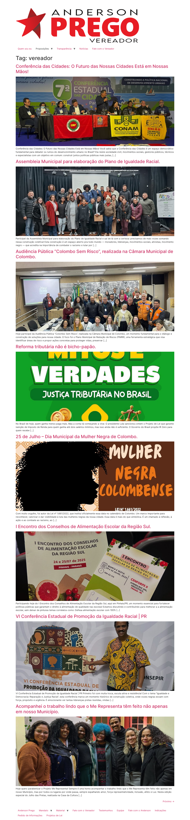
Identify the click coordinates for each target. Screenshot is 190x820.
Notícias (83, 48)
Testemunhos (106, 810)
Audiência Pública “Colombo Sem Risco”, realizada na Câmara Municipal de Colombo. (94, 254)
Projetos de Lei (54, 815)
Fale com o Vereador (103, 48)
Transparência (64, 48)
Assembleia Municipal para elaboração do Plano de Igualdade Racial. (88, 161)
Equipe (120, 810)
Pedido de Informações (30, 815)
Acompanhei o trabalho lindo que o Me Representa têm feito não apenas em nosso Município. (92, 709)
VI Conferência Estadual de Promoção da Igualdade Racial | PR (81, 616)
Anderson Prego (26, 810)
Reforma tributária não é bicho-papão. (56, 346)
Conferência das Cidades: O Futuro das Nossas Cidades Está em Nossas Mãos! (92, 69)
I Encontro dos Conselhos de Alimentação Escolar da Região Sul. (83, 526)
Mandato (43, 810)
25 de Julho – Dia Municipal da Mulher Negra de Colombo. (77, 436)
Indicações (160, 810)
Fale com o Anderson (139, 810)
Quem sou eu (25, 48)
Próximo (168, 801)
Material (60, 810)
